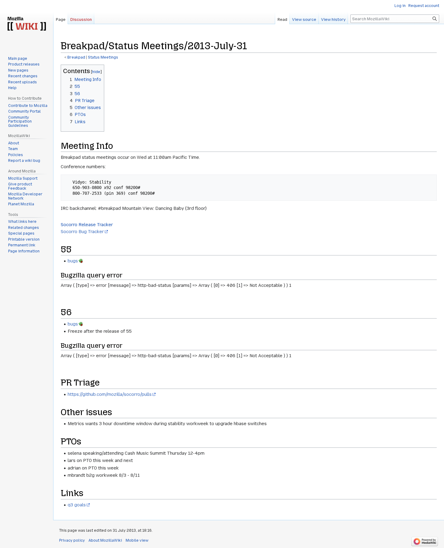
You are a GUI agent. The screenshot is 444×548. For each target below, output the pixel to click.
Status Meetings (103, 57)
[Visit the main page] (26, 24)
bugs (73, 261)
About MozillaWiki (105, 540)
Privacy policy (72, 540)
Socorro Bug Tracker (82, 231)
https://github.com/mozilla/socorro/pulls (110, 394)
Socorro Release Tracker (87, 224)
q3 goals (77, 505)
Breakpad (76, 57)
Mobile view (137, 540)
